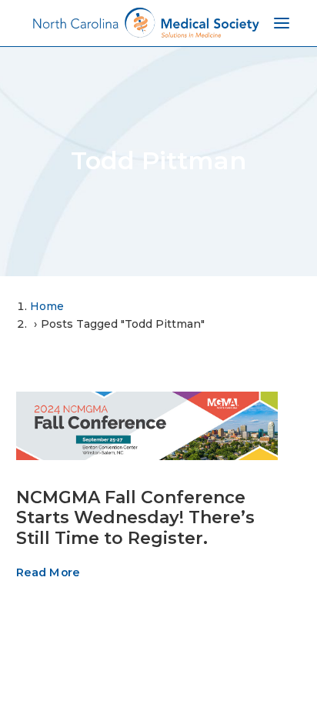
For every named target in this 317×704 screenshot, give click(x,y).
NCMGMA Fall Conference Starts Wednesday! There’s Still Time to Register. (135, 518)
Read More (47, 572)
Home (47, 306)
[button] (147, 426)
